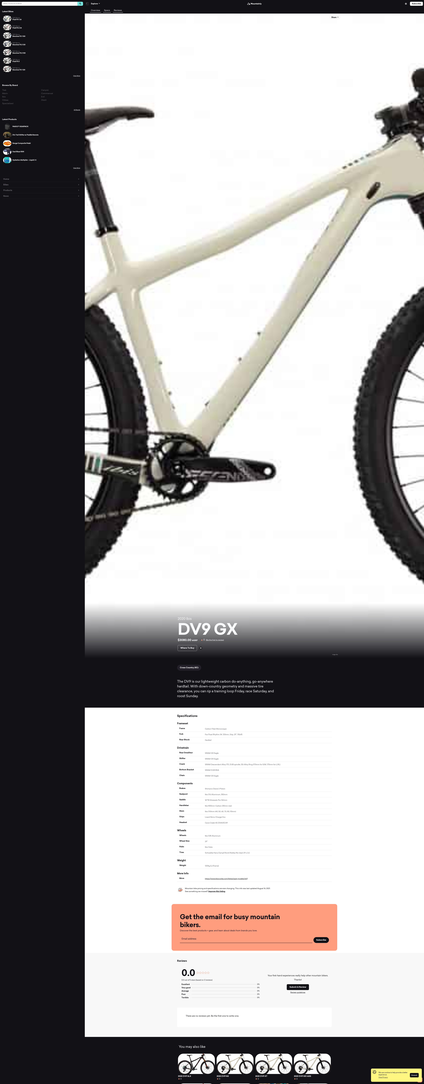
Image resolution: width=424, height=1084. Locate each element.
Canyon (45, 90)
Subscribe (416, 4)
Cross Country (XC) (189, 667)
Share (334, 17)
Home (6, 179)
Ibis (4, 97)
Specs (107, 10)
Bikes (6, 184)
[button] (383, 1078)
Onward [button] (414, 1075)
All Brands (77, 110)
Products (7, 190)
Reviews (118, 10)
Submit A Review (298, 987)
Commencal (47, 94)
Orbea (5, 100)
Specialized (7, 104)
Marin (5, 94)
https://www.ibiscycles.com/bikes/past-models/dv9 (226, 879)
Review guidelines (297, 992)
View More (76, 76)
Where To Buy (187, 648)
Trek (4, 90)
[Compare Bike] (200, 648)
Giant (43, 100)
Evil (43, 97)
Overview (95, 10)
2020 (181, 619)
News (6, 196)
